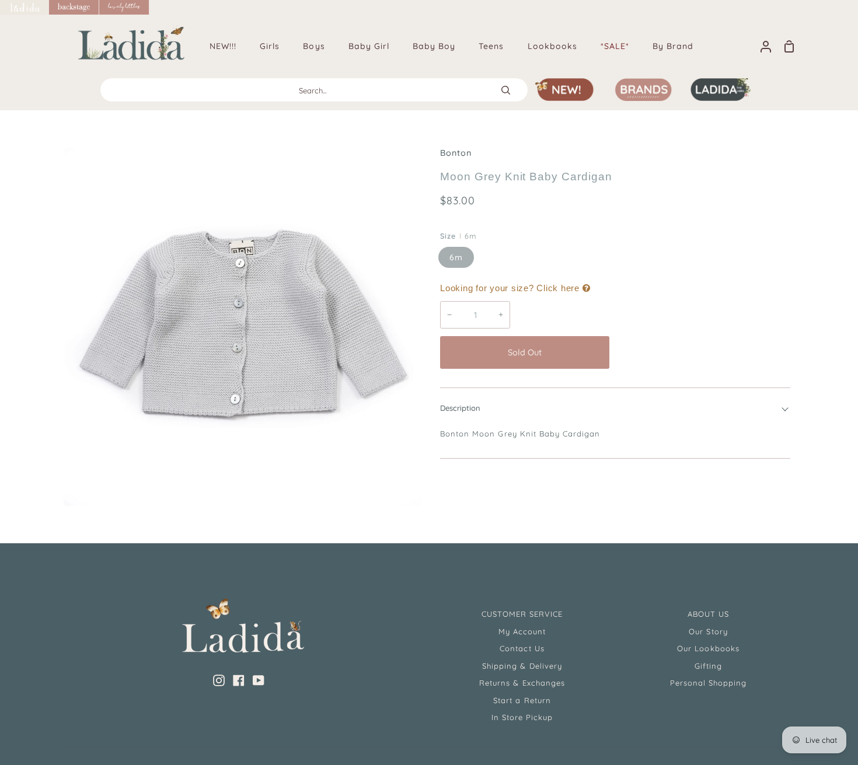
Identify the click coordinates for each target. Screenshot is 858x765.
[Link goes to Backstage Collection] (74, 7)
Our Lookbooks (708, 648)
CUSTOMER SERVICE (522, 614)
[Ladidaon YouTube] (258, 680)
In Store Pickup (522, 717)
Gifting (708, 665)
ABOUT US (708, 614)
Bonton (456, 153)
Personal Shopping (708, 682)
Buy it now (703, 352)
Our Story (708, 631)
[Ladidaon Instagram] (219, 680)
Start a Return (522, 700)
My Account (522, 631)
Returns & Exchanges (522, 682)
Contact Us (522, 648)
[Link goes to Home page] (24, 7)
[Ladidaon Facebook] (239, 680)
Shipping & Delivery (522, 665)
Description (460, 408)
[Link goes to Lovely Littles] (124, 7)
